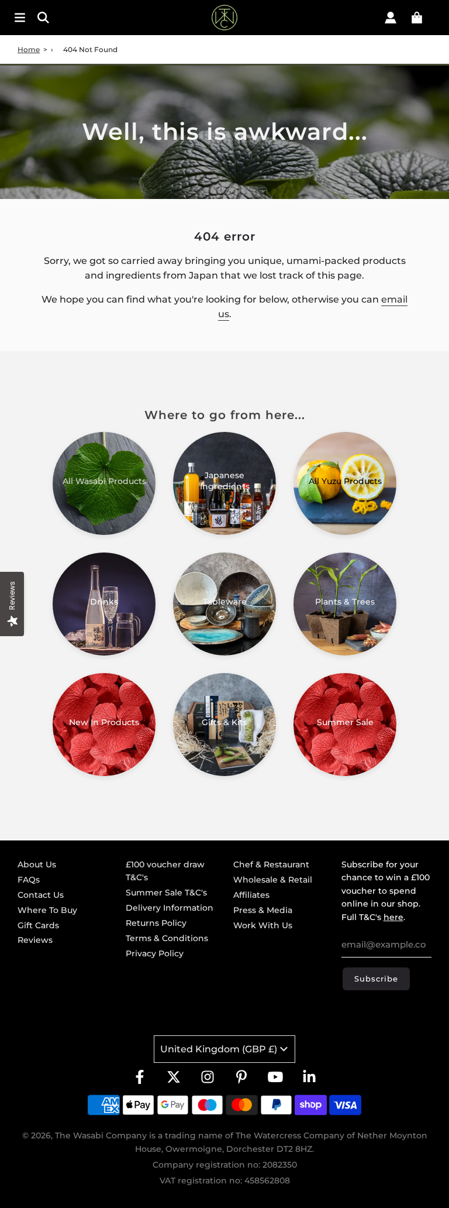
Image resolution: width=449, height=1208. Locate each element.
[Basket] (416, 17)
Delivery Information (169, 907)
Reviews (35, 940)
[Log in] (390, 17)
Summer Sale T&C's (166, 892)
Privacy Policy (155, 953)
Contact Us (41, 895)
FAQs (29, 879)
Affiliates (251, 895)
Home (29, 49)
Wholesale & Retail (272, 879)
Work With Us (262, 925)
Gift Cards (38, 925)
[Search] (76, 17)
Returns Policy (156, 923)
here (393, 917)
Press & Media (262, 910)
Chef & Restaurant (271, 864)
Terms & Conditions (167, 938)
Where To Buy (47, 910)
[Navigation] (20, 17)
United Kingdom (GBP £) (218, 1049)
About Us (37, 864)
